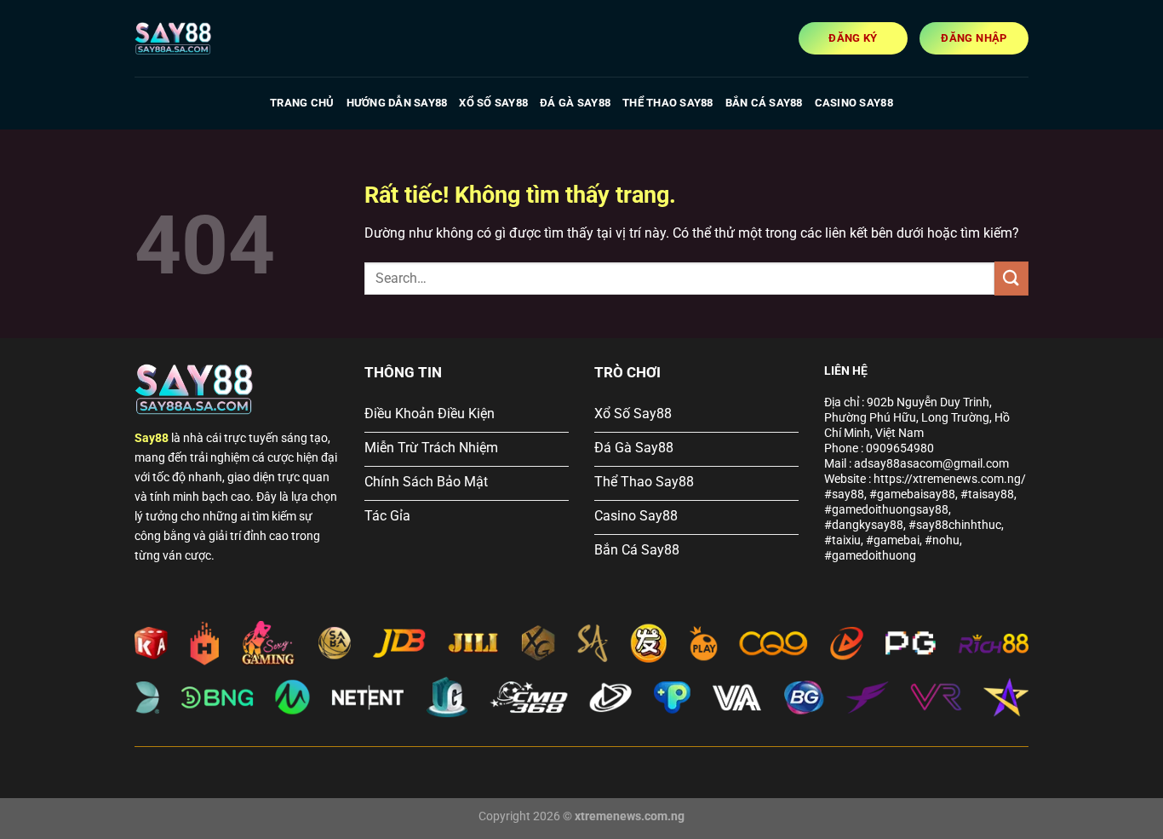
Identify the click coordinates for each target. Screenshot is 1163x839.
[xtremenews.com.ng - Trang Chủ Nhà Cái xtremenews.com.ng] (220, 38)
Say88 (152, 438)
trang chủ (302, 102)
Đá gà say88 (575, 102)
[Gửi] (1011, 278)
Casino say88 (854, 102)
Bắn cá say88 (764, 102)
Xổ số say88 (493, 102)
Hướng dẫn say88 (397, 102)
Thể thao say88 (667, 102)
